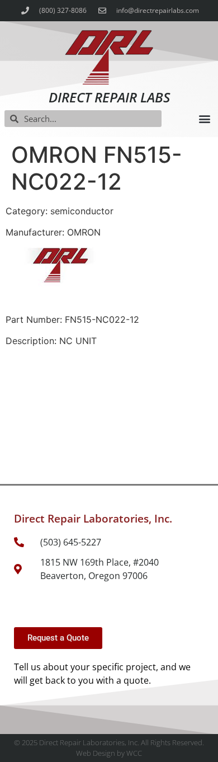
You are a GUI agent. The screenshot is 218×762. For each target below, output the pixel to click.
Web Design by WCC (109, 753)
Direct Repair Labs (109, 97)
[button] (204, 119)
